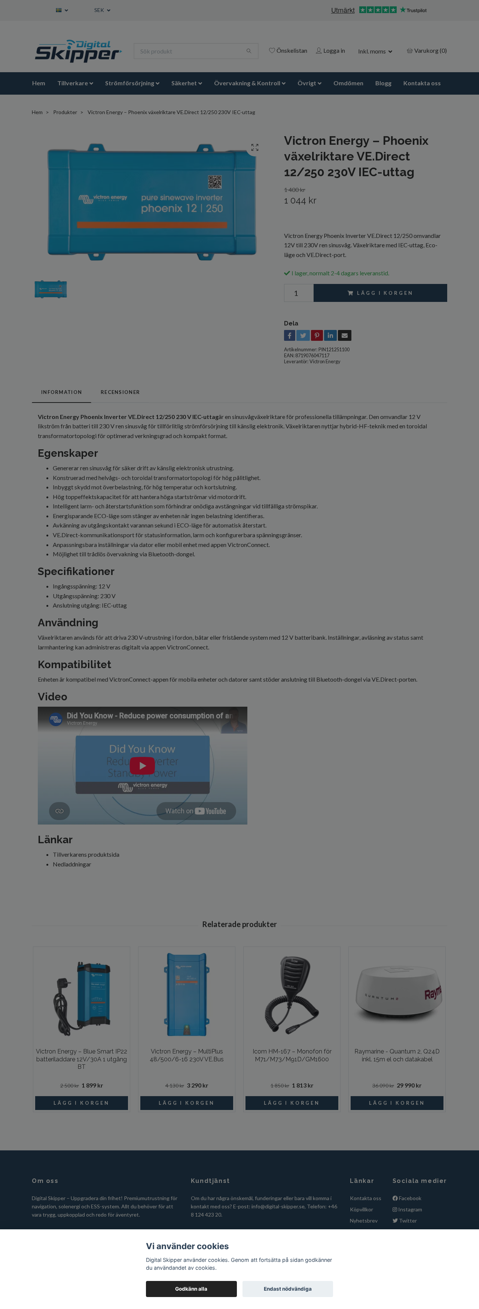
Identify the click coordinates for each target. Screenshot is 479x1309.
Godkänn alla (191, 1289)
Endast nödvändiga (288, 1289)
